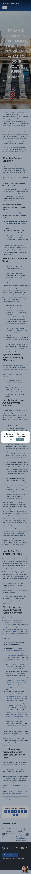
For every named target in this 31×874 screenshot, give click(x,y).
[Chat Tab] (15, 437)
